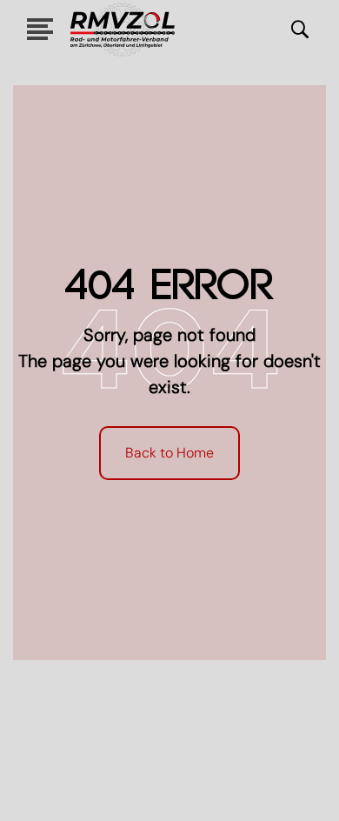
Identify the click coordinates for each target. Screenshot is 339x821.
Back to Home (169, 453)
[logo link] (122, 30)
